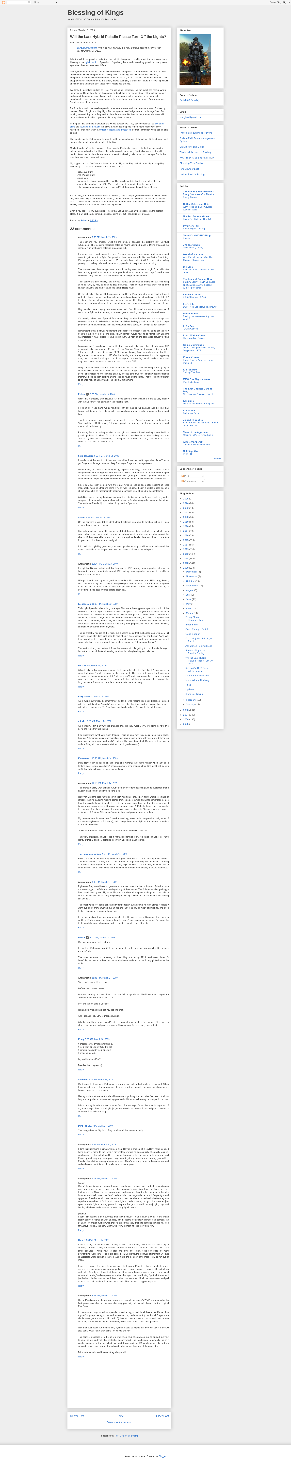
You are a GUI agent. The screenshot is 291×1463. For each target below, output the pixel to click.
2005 (186, 724)
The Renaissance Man (89, 854)
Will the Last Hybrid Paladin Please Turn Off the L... (199, 660)
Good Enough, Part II (196, 629)
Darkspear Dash (191, 413)
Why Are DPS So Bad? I (192, 157)
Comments (190, 481)
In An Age (188, 326)
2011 (186, 558)
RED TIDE (188, 454)
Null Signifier (190, 451)
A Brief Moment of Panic (195, 297)
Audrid (81, 517)
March (189, 613)
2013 (186, 549)
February (191, 699)
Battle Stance (190, 313)
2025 (186, 498)
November (192, 576)
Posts (187, 476)
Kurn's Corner (191, 357)
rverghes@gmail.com (191, 117)
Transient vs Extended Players (196, 132)
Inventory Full (191, 225)
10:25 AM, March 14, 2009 (98, 721)
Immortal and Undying (197, 680)
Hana (80, 1240)
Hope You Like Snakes (194, 338)
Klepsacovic (84, 604)
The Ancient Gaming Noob (198, 279)
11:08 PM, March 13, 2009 (105, 604)
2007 (186, 714)
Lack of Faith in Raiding (192, 174)
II (207, 157)
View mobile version (119, 1422)
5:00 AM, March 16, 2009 (97, 1039)
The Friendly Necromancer (198, 191)
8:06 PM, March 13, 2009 (102, 394)
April (188, 608)
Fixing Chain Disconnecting (194, 618)
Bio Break (188, 266)
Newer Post (77, 1416)
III (210, 157)
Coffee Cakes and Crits (196, 204)
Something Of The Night (195, 228)
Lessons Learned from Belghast (198, 403)
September (192, 585)
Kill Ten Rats (190, 369)
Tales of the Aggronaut (196, 432)
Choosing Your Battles (191, 163)
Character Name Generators (196, 444)
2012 (186, 554)
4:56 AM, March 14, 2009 (94, 665)
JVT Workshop (191, 244)
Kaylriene (188, 400)
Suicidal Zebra (85, 456)
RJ (79, 665)
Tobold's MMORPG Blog (197, 235)
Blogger (162, 1456)
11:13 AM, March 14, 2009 (104, 783)
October (190, 581)
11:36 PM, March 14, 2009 (105, 978)
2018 (186, 526)
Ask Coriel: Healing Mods (198, 645)
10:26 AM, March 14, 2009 (105, 758)
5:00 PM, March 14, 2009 (102, 937)
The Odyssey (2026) (193, 247)
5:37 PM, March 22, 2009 (104, 1295)
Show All (217, 459)
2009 (186, 567)
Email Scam (191, 624)
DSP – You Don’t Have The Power (199, 307)
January (190, 704)
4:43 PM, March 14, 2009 (104, 882)
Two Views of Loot (189, 168)
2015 (186, 540)
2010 (186, 563)
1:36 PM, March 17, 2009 (96, 1240)
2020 (186, 517)
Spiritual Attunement (87, 48)
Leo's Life (188, 304)
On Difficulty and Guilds (192, 146)
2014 (186, 544)
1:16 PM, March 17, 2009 (104, 1178)
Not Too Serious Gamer (196, 216)
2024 (186, 503)
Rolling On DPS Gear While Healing (196, 669)
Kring (81, 1039)
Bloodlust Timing (194, 694)
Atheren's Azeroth (193, 441)
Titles (188, 684)
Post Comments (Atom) (126, 1436)
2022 (186, 508)
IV (213, 157)
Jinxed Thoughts (193, 420)
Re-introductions (191, 382)
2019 (186, 521)
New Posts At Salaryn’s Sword (198, 394)
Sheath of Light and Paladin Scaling (195, 652)
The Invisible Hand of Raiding (195, 152)
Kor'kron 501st (191, 410)
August (190, 590)
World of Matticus (193, 254)
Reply (81, 384)
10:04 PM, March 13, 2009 (105, 564)
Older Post (162, 1416)
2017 (186, 530)
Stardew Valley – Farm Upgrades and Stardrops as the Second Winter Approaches (199, 285)
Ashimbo (83, 1079)
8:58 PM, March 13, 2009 (98, 517)
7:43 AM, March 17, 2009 (104, 1144)
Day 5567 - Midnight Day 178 (197, 219)
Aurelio (186, 238)
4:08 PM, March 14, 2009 (114, 854)
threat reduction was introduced (115, 129)
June (189, 599)
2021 (186, 512)
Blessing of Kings (95, 12)
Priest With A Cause (194, 335)
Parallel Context (192, 294)
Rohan (81, 394)
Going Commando (193, 344)
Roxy (80, 696)
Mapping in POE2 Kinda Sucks (198, 435)
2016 (186, 535)
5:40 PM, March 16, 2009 (101, 1079)
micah (81, 721)
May (188, 604)
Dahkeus (82, 1126)
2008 (186, 710)
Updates (189, 689)
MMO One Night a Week (196, 379)
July (188, 594)
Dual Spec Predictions (197, 675)
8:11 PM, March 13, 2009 (106, 456)
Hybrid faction (91, 62)
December (192, 571)
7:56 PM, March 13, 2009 (104, 237)
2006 (186, 719)
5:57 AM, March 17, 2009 (100, 1126)
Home (120, 1416)
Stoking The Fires (191, 372)
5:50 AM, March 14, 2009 (96, 696)
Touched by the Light (90, 126)
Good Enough (192, 634)
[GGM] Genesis (190, 328)
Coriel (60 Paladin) (189, 100)
